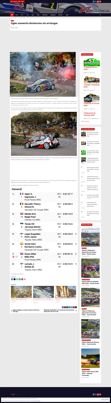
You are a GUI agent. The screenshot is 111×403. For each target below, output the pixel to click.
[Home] (12, 15)
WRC (12, 20)
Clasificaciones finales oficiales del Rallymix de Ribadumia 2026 (93, 160)
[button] (100, 15)
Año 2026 (84, 248)
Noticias (60, 15)
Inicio (16, 15)
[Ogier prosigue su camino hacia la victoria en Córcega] (65, 292)
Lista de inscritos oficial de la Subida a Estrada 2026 (92, 134)
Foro (28, 15)
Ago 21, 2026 (86, 256)
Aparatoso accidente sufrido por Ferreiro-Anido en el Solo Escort (92, 187)
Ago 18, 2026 (86, 316)
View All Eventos (85, 121)
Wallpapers (53, 15)
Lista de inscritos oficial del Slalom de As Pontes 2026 (93, 213)
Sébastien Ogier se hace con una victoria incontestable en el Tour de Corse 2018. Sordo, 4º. (43, 300)
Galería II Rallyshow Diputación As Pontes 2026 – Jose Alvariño (89, 313)
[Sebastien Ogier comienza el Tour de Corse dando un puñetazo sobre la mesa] (21, 292)
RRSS (67, 15)
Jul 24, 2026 (86, 377)
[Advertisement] (55, 42)
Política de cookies (36, 400)
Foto (22, 15)
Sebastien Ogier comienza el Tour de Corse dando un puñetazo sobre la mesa (20, 299)
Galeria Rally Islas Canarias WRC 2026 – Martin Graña (92, 204)
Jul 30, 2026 (86, 346)
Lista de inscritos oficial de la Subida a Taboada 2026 (93, 169)
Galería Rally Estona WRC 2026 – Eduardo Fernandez (90, 373)
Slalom (88, 340)
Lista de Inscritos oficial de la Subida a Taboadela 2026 (93, 143)
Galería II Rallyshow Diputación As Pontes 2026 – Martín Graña (89, 252)
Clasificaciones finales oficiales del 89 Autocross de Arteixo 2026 (93, 178)
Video (38, 15)
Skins (33, 15)
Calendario (45, 15)
